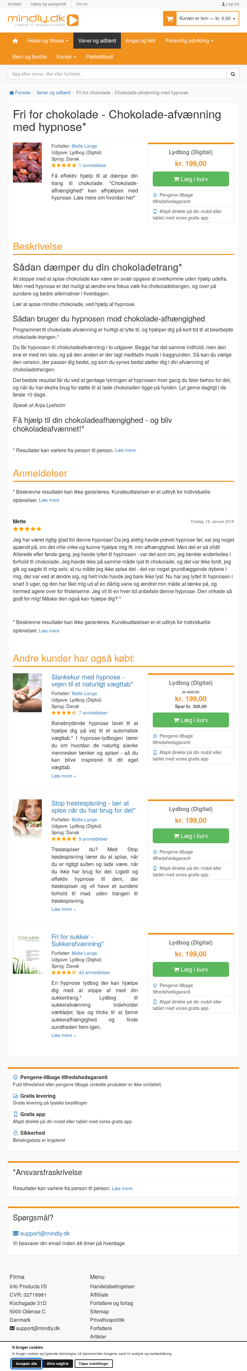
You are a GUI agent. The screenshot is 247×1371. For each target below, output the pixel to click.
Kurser (65, 56)
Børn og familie (30, 56)
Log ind (232, 3)
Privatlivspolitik (107, 1319)
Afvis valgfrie (58, 1363)
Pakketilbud (99, 56)
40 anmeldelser (94, 972)
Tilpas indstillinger (94, 1363)
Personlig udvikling (187, 40)
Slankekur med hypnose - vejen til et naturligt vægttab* (92, 680)
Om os (81, 3)
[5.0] (64, 165)
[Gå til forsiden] (43, 19)
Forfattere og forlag (111, 1303)
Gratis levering (37, 1095)
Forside (22, 92)
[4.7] (64, 838)
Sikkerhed (32, 1132)
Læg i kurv (193, 178)
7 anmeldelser (93, 712)
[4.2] (64, 712)
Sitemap (99, 1311)
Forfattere (101, 1328)
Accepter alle (26, 1363)
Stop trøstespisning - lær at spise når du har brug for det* (93, 806)
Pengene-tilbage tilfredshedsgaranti (173, 197)
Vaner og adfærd (97, 40)
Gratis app (32, 1114)
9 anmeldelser (93, 838)
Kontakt (14, 3)
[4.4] (64, 972)
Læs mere (125, 450)
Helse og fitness (46, 40)
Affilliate (99, 1294)
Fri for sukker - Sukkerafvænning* (77, 940)
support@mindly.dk (44, 1233)
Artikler (98, 1336)
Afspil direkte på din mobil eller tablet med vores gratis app (187, 214)
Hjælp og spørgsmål (48, 3)
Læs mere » (63, 775)
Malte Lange (84, 146)
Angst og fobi (141, 40)
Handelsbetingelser (112, 1286)
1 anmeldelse (92, 165)
